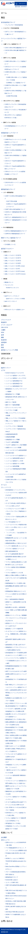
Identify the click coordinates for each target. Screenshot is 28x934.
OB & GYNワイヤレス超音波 (11, 100)
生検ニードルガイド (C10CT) (13, 258)
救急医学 (4, 322)
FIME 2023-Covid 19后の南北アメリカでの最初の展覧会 (16, 892)
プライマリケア (6, 320)
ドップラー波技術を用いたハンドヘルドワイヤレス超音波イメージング (16, 547)
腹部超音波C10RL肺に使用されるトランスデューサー (16, 398)
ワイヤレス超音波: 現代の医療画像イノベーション (15, 569)
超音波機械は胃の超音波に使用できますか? (16, 587)
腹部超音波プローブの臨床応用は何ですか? (16, 761)
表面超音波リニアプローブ (9, 133)
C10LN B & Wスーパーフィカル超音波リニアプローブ (15, 184)
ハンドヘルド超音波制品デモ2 (13, 383)
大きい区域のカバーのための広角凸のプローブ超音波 (16, 809)
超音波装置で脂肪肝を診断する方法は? (15, 641)
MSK (2, 332)
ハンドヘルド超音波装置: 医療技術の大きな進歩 (15, 777)
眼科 (2, 345)
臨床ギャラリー (6, 368)
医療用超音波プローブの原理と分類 (15, 583)
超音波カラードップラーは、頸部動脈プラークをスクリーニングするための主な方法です (16, 618)
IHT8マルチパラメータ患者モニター (15, 309)
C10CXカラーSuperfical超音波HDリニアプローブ (15, 162)
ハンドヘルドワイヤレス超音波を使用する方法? (16, 494)
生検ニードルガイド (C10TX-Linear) (15, 271)
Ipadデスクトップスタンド (12, 296)
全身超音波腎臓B (10, 437)
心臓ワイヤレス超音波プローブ (12, 44)
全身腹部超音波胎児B (11, 434)
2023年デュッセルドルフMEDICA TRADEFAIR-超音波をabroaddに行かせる (15, 861)
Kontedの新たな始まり (11, 879)
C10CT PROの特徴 (11, 201)
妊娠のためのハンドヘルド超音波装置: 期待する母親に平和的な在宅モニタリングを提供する (15, 748)
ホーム (4, 13)
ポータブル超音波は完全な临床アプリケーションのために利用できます (16, 803)
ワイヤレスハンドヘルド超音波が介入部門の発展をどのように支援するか (16, 782)
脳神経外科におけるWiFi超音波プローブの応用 (16, 793)
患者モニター (7, 306)
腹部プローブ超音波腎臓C (12, 405)
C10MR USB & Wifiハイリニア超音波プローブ (16, 63)
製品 (3, 17)
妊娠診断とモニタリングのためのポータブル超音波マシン (16, 715)
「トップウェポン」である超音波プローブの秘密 (16, 534)
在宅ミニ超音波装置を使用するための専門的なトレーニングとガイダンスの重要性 (16, 692)
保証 (3, 363)
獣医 (2, 347)
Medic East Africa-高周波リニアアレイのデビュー (16, 868)
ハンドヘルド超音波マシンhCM (14, 461)
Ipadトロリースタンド (11, 301)
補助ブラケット (7, 292)
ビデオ (3, 370)
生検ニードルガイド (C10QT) (13, 263)
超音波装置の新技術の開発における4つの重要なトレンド (15, 558)
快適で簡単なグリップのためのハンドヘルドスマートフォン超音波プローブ (16, 686)
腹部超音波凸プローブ (8, 189)
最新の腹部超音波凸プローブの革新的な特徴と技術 (16, 742)
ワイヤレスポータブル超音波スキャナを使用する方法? (16, 755)
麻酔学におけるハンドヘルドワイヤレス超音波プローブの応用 (16, 787)
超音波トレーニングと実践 (9, 350)
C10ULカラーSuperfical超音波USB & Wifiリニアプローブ (15, 167)
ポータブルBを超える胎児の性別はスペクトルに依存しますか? (15, 505)
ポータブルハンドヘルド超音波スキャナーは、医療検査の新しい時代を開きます (16, 634)
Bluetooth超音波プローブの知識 (14, 727)
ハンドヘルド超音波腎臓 (12, 466)
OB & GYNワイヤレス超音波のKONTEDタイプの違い (13, 116)
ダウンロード (7, 358)
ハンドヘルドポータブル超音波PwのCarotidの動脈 (15, 476)
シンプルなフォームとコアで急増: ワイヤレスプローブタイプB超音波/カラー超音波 (16, 511)
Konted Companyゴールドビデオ (14, 373)
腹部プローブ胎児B (10, 402)
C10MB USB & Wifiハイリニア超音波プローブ (15, 73)
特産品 (4, 315)
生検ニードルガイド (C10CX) (13, 260)
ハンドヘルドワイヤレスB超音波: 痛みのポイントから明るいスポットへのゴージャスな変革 (16, 527)
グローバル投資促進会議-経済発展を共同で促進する (15, 873)
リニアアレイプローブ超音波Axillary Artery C (15, 430)
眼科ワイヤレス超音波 (9, 122)
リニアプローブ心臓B (11, 410)
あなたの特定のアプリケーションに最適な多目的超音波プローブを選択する (16, 705)
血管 (2, 335)
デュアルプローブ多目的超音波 (14, 25)
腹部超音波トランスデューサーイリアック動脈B (16, 390)
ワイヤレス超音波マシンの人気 (14, 572)
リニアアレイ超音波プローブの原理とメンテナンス (16, 798)
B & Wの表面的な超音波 (10, 179)
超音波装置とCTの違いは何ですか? (15, 644)
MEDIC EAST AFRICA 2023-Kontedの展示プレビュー (16, 897)
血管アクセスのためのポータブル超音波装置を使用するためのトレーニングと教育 (16, 674)
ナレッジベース (6, 487)
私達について (7, 833)
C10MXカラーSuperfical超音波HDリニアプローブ (15, 146)
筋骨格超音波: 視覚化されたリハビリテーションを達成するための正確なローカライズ (16, 594)
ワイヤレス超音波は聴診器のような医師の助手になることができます (16, 563)
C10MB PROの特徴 (11, 96)
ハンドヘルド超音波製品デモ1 (13, 381)
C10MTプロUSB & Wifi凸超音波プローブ (15, 197)
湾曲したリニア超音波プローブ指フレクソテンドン (16, 422)
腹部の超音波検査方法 (11, 551)
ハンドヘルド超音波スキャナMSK (14, 463)
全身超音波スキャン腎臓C (12, 439)
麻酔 (2, 337)
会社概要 (4, 837)
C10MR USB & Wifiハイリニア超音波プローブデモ (15, 481)
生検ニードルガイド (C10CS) (13, 255)
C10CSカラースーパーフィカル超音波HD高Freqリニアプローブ (15, 68)
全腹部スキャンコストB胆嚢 (13, 447)
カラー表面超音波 (8, 136)
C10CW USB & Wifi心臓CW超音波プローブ (15, 52)
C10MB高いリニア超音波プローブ (15, 82)
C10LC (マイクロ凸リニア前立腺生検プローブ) (16, 111)
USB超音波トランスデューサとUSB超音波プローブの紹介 (15, 827)
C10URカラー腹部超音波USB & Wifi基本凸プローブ (15, 213)
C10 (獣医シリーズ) (10, 244)
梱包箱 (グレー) (9, 282)
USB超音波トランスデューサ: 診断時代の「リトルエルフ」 (15, 766)
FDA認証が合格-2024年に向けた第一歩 (15, 854)
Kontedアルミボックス (12, 287)
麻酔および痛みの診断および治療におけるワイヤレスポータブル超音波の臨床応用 (16, 578)
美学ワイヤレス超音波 (9, 57)
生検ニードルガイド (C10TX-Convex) (15, 274)
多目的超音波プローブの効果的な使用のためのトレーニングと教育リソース (16, 654)
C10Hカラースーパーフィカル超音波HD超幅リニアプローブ (15, 173)
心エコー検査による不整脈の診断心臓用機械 (16, 611)
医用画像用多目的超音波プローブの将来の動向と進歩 (16, 667)
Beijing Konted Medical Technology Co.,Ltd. (13, 929)
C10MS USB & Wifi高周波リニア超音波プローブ (15, 157)
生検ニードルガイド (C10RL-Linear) (15, 266)
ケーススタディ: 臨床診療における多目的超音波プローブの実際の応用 (15, 710)
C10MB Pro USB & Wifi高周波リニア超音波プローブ (15, 92)
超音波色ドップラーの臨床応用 (14, 628)
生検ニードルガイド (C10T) (12, 268)
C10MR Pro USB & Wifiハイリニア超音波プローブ (15, 87)
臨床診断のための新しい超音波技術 (15, 607)
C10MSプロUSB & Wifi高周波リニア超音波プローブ (15, 151)
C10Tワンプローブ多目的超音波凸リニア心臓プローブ (15, 33)
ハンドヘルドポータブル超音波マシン (16, 455)
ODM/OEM (5, 354)
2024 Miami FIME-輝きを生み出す (14, 911)
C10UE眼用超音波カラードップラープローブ (15, 127)
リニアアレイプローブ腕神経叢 (14, 426)
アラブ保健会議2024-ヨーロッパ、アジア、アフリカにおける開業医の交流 (16, 849)
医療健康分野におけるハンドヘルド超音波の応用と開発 (16, 539)
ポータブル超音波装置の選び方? (14, 554)
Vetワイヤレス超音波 (9, 241)
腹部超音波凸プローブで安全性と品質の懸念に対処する (16, 731)
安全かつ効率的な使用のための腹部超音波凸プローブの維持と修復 (16, 737)
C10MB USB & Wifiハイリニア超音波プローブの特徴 (16, 79)
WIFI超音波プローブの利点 (12, 823)
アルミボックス (9, 285)
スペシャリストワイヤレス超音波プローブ (13, 40)
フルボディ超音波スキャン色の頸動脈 (16, 445)
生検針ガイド (7, 251)
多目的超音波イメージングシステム (15, 490)
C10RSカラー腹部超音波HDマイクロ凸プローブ (16, 221)
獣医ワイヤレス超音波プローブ (11, 238)
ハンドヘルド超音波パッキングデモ (15, 375)
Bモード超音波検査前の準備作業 (14, 599)
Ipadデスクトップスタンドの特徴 (15, 298)
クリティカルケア (6, 325)
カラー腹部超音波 (8, 192)
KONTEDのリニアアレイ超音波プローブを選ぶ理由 (15, 814)
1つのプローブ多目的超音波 (11, 28)
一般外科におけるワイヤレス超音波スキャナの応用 (16, 771)
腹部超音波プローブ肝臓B (12, 394)
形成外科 (4, 340)
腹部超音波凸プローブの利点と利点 (15, 719)
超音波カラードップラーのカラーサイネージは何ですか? (16, 625)
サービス (4, 485)
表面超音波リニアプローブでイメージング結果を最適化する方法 (16, 649)
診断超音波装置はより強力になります (16, 543)
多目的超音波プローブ (8, 22)
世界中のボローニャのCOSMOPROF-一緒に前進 (15, 844)
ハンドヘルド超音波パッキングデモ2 (15, 378)
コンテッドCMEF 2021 (11, 882)
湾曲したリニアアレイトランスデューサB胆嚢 (16, 414)
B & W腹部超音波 (8, 227)
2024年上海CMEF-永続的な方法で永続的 (15, 908)
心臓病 (3, 330)
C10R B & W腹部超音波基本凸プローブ (16, 231)
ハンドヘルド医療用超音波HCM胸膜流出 (15, 470)
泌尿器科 (4, 342)
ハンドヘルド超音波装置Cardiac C (15, 458)
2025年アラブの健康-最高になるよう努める (15, 916)
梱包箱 (5, 278)
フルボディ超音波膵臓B (12, 442)
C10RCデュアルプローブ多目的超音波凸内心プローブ (15, 106)
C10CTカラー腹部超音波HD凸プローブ (16, 217)
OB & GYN (4, 327)
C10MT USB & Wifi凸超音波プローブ (15, 209)
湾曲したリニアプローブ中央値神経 (15, 418)
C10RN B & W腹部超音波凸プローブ (15, 233)
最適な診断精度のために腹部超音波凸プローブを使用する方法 (16, 723)
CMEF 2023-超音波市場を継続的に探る (15, 886)
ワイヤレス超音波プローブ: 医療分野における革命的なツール (15, 819)
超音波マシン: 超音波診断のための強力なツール (15, 603)
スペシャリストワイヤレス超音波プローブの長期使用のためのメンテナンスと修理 (16, 660)
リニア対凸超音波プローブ (12, 522)
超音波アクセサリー (7, 248)
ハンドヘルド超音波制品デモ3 (13, 386)
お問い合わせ (7, 921)
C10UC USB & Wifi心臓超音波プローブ (15, 47)
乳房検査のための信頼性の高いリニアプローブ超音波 (16, 699)
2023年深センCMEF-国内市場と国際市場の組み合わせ (15, 902)
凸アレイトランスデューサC (13, 407)
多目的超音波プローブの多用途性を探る (16, 681)
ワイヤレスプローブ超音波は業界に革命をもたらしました (16, 518)
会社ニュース (5, 840)
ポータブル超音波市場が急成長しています (16, 499)
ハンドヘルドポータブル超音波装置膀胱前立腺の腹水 (16, 452)
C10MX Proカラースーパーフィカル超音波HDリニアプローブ (15, 141)
